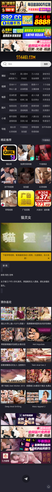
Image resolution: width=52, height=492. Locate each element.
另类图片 (46, 110)
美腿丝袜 (13, 110)
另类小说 (24, 121)
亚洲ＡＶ (13, 84)
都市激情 (13, 116)
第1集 (5, 265)
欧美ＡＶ (35, 84)
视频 (3, 86)
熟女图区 (35, 110)
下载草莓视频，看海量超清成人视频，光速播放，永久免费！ (26, 256)
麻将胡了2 (13, 78)
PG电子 (13, 74)
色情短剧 (35, 131)
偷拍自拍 (24, 95)
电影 (3, 97)
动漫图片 (46, 105)
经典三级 (24, 99)
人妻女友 (35, 116)
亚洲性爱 (13, 95)
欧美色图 (35, 105)
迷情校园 (13, 121)
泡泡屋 (24, 131)
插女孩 (13, 127)
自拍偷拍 (24, 84)
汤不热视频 (46, 127)
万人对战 (35, 74)
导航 (3, 128)
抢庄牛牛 (46, 78)
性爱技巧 (46, 121)
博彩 (3, 75)
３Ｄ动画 (46, 84)
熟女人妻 (13, 89)
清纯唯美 (24, 110)
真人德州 (24, 74)
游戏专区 (46, 74)
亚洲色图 (24, 105)
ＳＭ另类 (46, 89)
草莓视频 (35, 127)
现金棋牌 (35, 78)
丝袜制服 (24, 89)
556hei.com (25, 57)
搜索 (46, 64)
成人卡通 (35, 95)
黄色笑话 (35, 121)
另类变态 (46, 99)
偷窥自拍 (13, 105)
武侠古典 (46, 116)
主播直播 (35, 89)
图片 (3, 107)
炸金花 (24, 78)
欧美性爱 (46, 95)
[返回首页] (48, 486)
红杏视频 (13, 131)
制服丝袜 (13, 99)
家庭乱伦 (24, 116)
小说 (3, 118)
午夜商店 (24, 127)
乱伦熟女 (35, 99)
